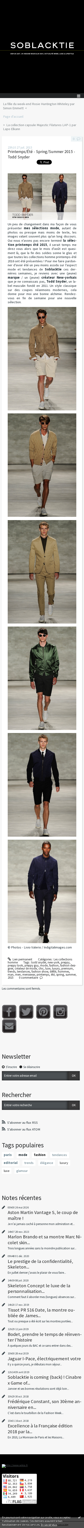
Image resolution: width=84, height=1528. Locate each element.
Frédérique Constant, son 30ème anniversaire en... (44, 1404)
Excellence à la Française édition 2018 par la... (40, 1428)
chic (41, 968)
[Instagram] (60, 1012)
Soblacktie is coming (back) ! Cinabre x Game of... (44, 1380)
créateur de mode (26, 968)
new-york (53, 962)
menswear (28, 975)
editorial (11, 1163)
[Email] (9, 1026)
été (53, 975)
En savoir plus (49, 1524)
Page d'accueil (13, 116)
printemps (43, 975)
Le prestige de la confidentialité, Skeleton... (40, 1264)
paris (8, 1155)
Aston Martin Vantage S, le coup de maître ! (43, 1215)
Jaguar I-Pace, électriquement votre (44, 1359)
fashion (54, 965)
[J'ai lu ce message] (79, 1517)
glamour (22, 1171)
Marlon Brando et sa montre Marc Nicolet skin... (45, 1239)
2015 (10, 978)
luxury (56, 968)
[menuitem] (42, 106)
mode (44, 965)
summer (71, 975)
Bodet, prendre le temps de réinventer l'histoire (45, 1337)
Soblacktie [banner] (42, 46)
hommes (63, 972)
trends (11, 972)
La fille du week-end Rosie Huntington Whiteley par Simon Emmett (39, 106)
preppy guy (31, 965)
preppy (65, 962)
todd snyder (38, 962)
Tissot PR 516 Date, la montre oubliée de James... (41, 1313)
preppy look (15, 965)
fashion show (40, 972)
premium (67, 968)
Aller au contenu (12, 3)
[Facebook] (9, 1012)
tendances (23, 972)
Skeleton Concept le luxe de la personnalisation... (39, 1288)
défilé (53, 972)
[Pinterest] (43, 1012)
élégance (46, 1163)
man (11, 975)
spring (60, 975)
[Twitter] (26, 1012)
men (18, 975)
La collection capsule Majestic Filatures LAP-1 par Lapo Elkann (39, 127)
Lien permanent (22, 959)
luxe (47, 968)
